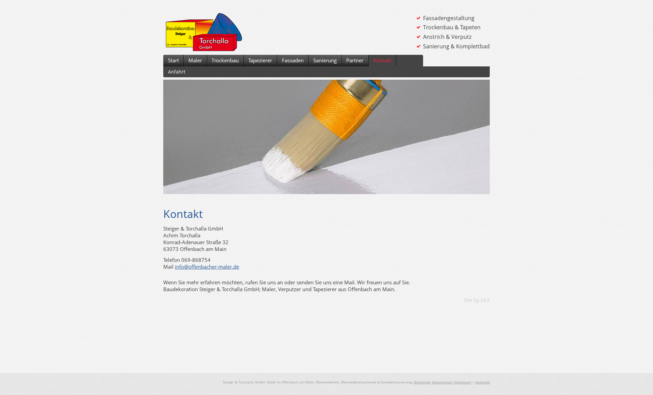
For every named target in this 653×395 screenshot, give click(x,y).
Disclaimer (422, 382)
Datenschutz (442, 382)
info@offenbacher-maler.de (207, 266)
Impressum (462, 382)
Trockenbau (225, 60)
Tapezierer (260, 60)
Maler (195, 60)
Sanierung (325, 60)
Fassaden (293, 60)
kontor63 (482, 382)
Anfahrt (176, 71)
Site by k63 (477, 300)
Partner (355, 60)
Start (173, 60)
